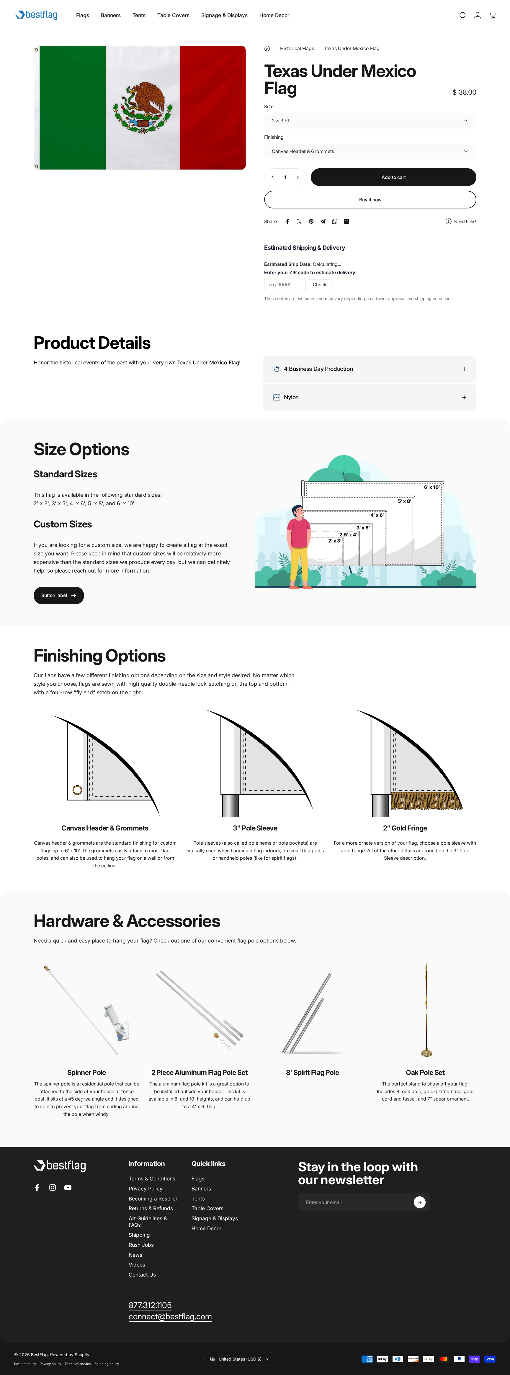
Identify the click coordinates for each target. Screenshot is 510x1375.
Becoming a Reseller (153, 1198)
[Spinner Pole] (87, 1010)
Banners (201, 1188)
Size (269, 106)
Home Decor (206, 1228)
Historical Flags (297, 48)
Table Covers (207, 1208)
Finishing (274, 137)
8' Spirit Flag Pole (312, 1072)
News (135, 1255)
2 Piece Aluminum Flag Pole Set (199, 1072)
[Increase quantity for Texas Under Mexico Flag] (299, 177)
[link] (59, 595)
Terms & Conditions (152, 1178)
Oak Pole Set (425, 1072)
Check (319, 284)
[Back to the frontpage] (267, 48)
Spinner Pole (86, 1072)
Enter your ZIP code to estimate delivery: (310, 272)
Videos (137, 1264)
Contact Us (142, 1275)
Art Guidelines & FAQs (148, 1221)
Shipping (139, 1235)
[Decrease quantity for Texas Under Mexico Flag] (271, 177)
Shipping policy (106, 1364)
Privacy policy (50, 1364)
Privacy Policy (146, 1188)
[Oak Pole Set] (425, 1010)
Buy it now (370, 200)
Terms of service (78, 1364)
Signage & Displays (215, 1218)
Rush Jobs (141, 1245)
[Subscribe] (420, 1202)
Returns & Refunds (151, 1208)
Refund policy (25, 1364)
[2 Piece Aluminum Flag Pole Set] (200, 1010)
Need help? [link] (465, 221)
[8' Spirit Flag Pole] (312, 1010)
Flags (198, 1178)
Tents (198, 1198)
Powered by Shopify (69, 1354)
